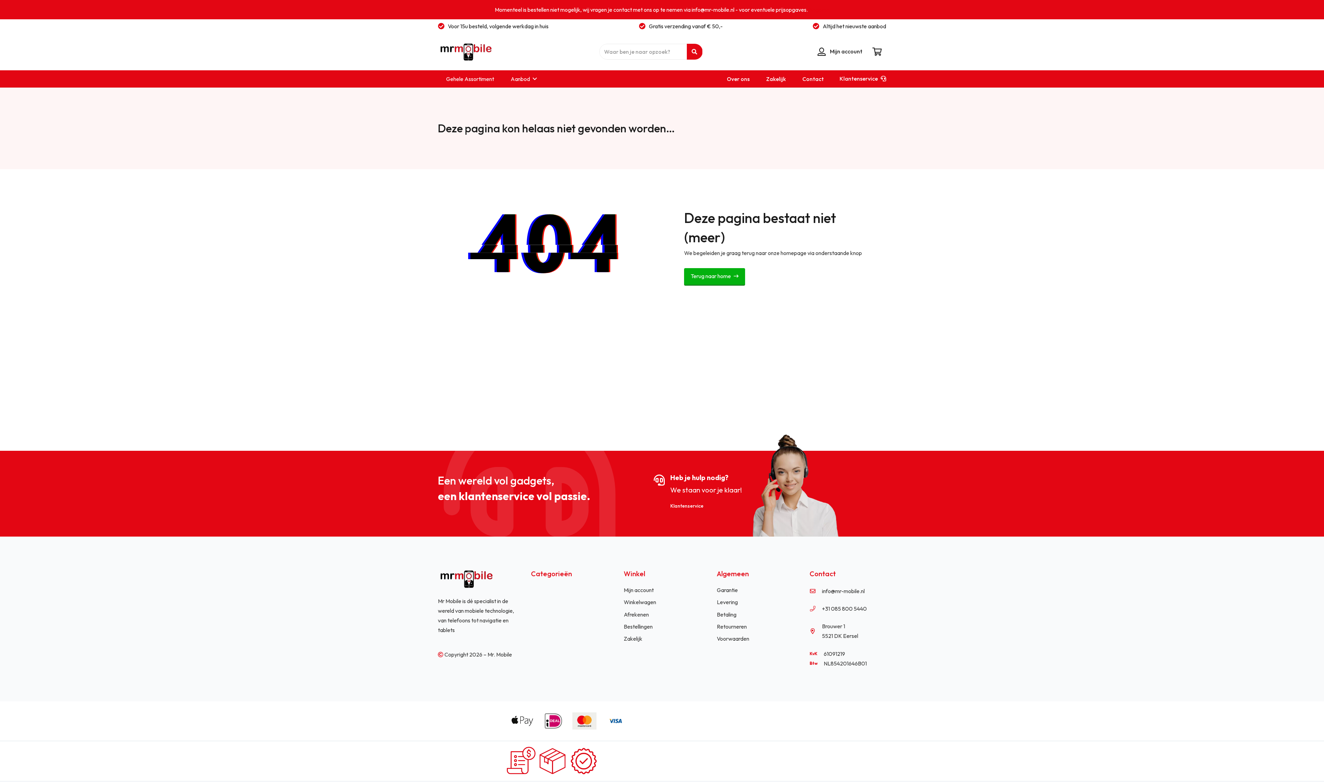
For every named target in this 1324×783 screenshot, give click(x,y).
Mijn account (639, 590)
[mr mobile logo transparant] (465, 52)
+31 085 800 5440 (844, 608)
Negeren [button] (819, 9)
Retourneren (732, 626)
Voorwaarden (733, 638)
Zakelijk (633, 638)
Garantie (727, 590)
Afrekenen (636, 614)
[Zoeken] (694, 52)
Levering (727, 602)
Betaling (726, 614)
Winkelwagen (640, 602)
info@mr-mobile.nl (843, 591)
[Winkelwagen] (877, 51)
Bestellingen (638, 626)
